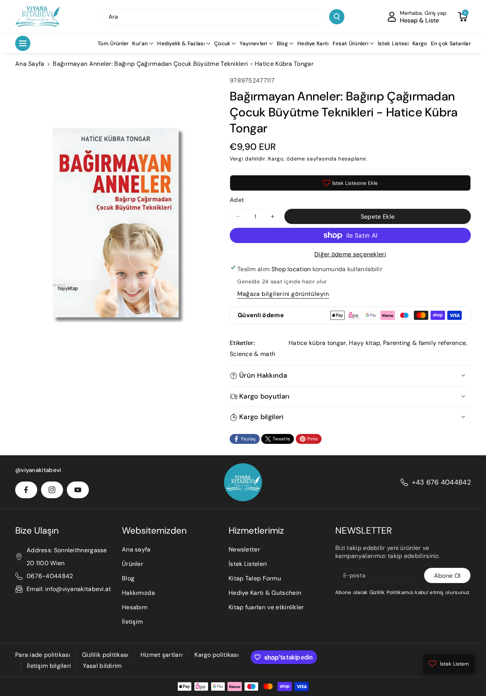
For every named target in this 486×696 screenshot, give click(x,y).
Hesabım (134, 607)
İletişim (132, 622)
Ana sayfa (136, 549)
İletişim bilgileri (49, 666)
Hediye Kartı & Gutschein (265, 593)
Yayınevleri (253, 43)
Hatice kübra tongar (317, 343)
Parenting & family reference (424, 343)
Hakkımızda (138, 593)
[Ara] (336, 16)
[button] (462, 16)
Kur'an (140, 43)
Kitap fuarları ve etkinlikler (266, 607)
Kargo (276, 158)
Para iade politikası (42, 655)
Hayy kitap (364, 343)
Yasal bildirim (102, 666)
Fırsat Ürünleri (351, 43)
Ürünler (132, 564)
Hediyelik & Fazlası (181, 43)
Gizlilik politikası (105, 655)
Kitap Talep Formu (255, 578)
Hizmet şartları (161, 655)
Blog (282, 43)
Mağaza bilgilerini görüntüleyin (283, 294)
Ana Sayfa (29, 64)
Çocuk (222, 43)
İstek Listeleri (248, 564)
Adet (237, 200)
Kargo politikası (216, 655)
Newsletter (244, 549)
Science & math (252, 354)
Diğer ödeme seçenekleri (350, 254)
